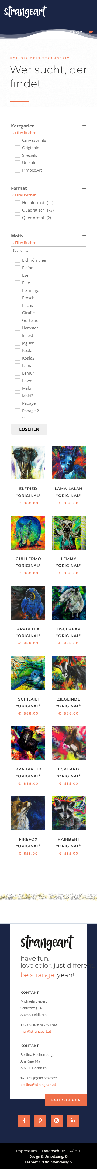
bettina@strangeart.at (38, 1084)
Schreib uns (66, 1100)
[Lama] (17, 365)
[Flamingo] (17, 290)
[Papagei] (17, 403)
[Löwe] (17, 380)
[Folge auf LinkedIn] (73, 1121)
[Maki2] (17, 395)
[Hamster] (17, 328)
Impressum (26, 1151)
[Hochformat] (17, 202)
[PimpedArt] (17, 170)
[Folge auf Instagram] (57, 1121)
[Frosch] (17, 298)
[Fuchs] (17, 305)
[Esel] (17, 275)
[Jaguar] (17, 343)
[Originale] (17, 147)
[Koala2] (17, 358)
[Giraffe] (17, 313)
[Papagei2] (17, 410)
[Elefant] (17, 267)
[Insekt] (17, 335)
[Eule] (17, 282)
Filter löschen (25, 132)
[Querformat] (17, 217)
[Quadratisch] (17, 210)
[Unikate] (17, 162)
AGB (73, 1151)
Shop (76, 32)
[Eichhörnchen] (17, 260)
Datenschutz (53, 1151)
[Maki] (17, 388)
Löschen (29, 429)
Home (57, 32)
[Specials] (17, 155)
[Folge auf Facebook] (24, 1121)
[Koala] (17, 350)
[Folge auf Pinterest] (40, 1121)
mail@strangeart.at (35, 1031)
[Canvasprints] (17, 140)
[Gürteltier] (17, 320)
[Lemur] (17, 373)
